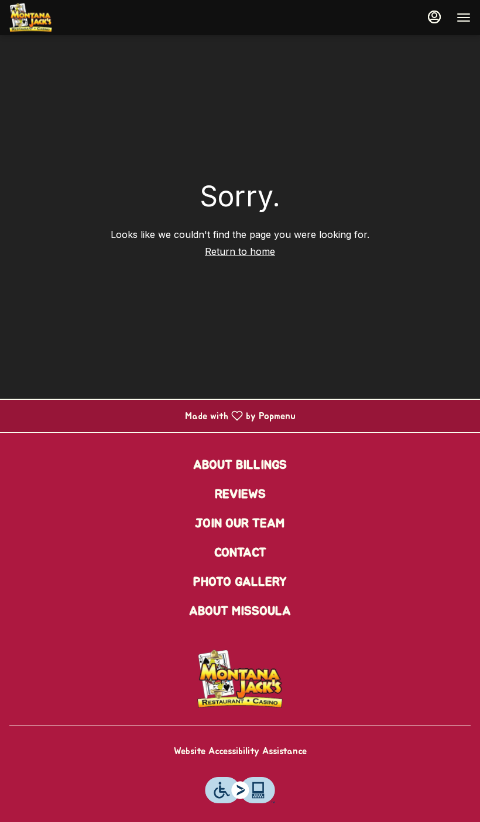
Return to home (240, 251)
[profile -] (434, 17)
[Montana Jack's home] (62, 17)
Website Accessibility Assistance (240, 751)
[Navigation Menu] (463, 17)
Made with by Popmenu (152, 416)
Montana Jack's (240, 679)
